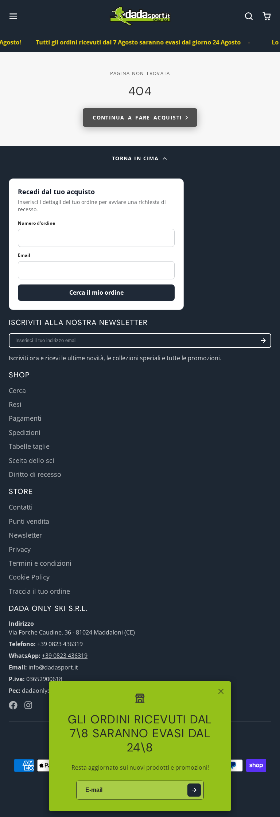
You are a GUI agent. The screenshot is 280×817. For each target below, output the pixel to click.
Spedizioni (24, 432)
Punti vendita (29, 521)
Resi (15, 404)
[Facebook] (13, 705)
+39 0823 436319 (65, 656)
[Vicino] (221, 691)
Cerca (17, 390)
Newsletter (25, 535)
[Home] (140, 16)
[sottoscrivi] (263, 340)
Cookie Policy (29, 577)
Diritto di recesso (35, 474)
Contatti (21, 507)
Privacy (20, 549)
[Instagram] (28, 705)
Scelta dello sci (31, 460)
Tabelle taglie (29, 446)
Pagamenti (25, 418)
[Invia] (194, 790)
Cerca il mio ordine (96, 292)
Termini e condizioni (40, 563)
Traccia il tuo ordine (39, 591)
